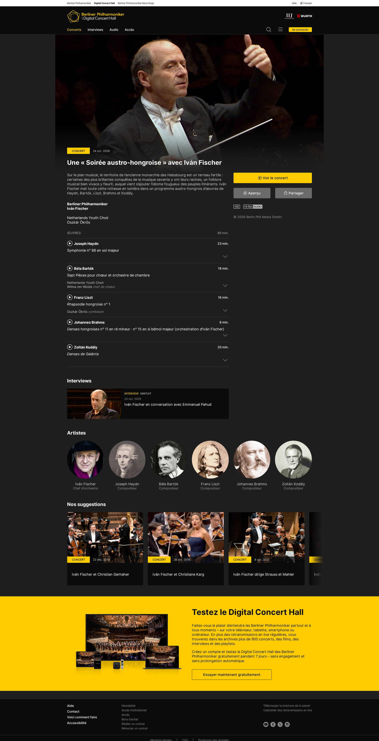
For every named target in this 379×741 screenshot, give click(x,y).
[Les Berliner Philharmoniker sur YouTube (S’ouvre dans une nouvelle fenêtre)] (265, 724)
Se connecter (300, 29)
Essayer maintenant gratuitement (231, 675)
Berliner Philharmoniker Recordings (136, 3)
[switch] (225, 256)
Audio (114, 30)
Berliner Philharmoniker (79, 3)
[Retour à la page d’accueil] (95, 16)
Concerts (74, 30)
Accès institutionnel (134, 710)
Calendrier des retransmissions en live (287, 710)
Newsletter (129, 705)
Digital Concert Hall (104, 3)
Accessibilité (76, 723)
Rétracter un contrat (135, 728)
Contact (73, 711)
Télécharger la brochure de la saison (286, 705)
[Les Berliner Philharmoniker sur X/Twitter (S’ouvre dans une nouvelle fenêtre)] (280, 724)
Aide (294, 3)
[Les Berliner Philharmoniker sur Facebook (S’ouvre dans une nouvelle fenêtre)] (273, 724)
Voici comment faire (82, 717)
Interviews (95, 30)
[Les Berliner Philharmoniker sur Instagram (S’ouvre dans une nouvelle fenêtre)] (287, 724)
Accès (129, 30)
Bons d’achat (130, 719)
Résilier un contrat (133, 723)
